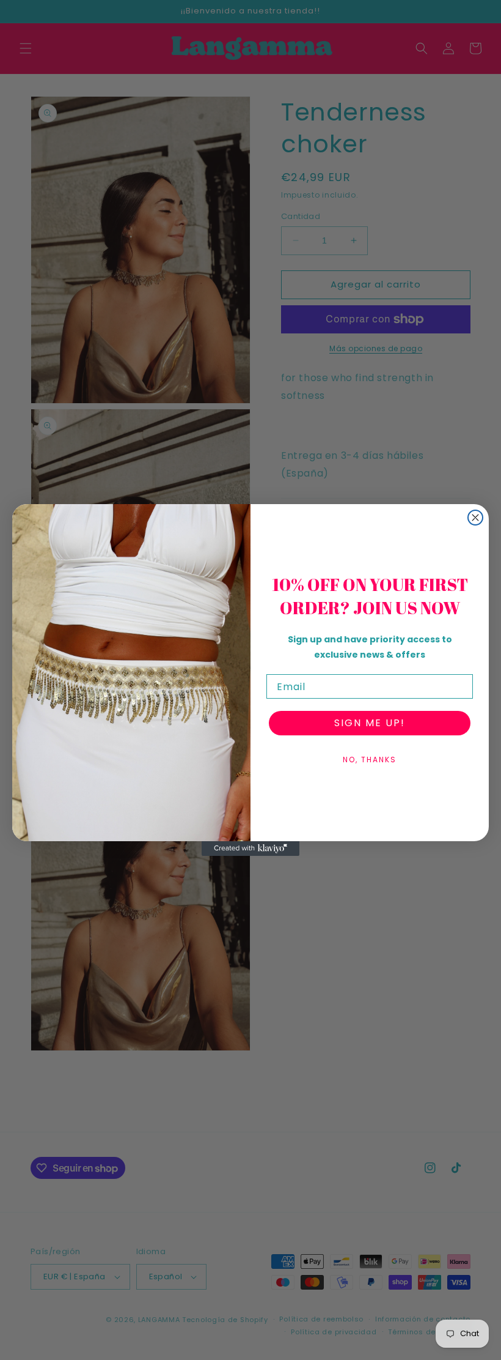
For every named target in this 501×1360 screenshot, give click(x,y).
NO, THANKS (370, 759)
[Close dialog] (475, 517)
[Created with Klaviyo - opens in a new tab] (250, 848)
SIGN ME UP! (369, 723)
